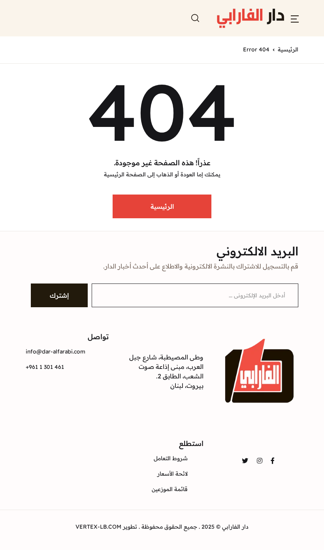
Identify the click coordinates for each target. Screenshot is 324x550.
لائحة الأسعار (172, 473)
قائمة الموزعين (170, 489)
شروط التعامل (171, 458)
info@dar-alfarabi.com (55, 351)
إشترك (59, 295)
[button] (295, 18)
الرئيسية (288, 49)
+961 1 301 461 (45, 366)
